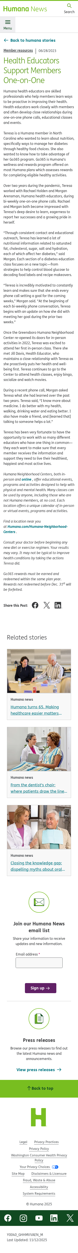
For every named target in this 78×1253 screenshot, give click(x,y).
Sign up (37, 988)
